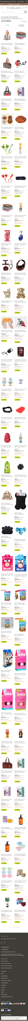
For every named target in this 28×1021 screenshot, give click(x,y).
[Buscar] (25, 12)
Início (2, 16)
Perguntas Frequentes (6, 968)
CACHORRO (6, 16)
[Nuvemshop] (6, 1015)
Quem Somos (4, 958)
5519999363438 (5, 947)
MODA (2, 992)
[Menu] (1, 8)
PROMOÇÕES (4, 994)
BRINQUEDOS (4, 978)
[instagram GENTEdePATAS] (1, 942)
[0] (26, 8)
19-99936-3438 (4, 949)
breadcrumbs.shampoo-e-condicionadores (9, 17)
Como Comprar (4, 961)
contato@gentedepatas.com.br (8, 951)
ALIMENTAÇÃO (4, 976)
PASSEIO (3, 989)
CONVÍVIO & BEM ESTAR (6, 996)
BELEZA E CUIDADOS (13, 16)
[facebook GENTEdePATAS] (4, 942)
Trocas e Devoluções (6, 963)
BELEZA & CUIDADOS (6, 980)
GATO (2, 973)
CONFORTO (3, 985)
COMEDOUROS (4, 983)
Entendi (17, 1018)
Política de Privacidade (6, 965)
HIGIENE (3, 987)
